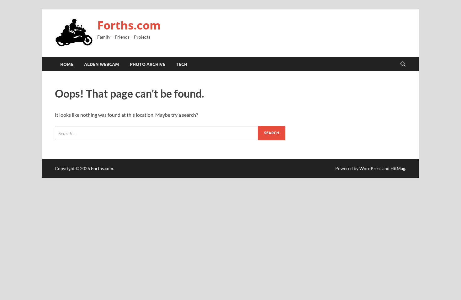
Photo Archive (147, 64)
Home (66, 64)
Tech (181, 64)
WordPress (370, 168)
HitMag (397, 168)
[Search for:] (170, 133)
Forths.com (129, 25)
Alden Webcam (101, 64)
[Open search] (403, 64)
